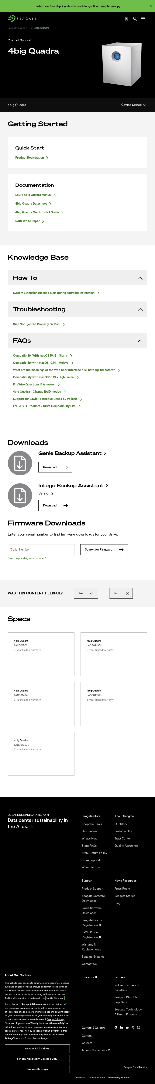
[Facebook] (116, 1039)
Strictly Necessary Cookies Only (37, 1059)
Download (50, 467)
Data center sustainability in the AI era (38, 823)
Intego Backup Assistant (71, 485)
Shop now (99, 6)
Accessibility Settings (118, 1077)
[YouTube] (127, 1039)
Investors (88, 977)
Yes (81, 593)
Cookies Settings (96, 1077)
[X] (133, 1039)
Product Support (93, 888)
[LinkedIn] (121, 1039)
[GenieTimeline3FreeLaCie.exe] (20, 463)
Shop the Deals (92, 824)
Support (87, 880)
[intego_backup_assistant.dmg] (20, 495)
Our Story (121, 824)
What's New (90, 838)
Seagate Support (17, 28)
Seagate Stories (125, 895)
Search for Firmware (98, 549)
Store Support (91, 860)
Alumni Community (95, 1050)
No (116, 593)
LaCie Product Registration (91, 935)
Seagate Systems (93, 956)
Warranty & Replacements (92, 947)
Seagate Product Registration (93, 923)
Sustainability (124, 831)
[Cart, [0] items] (126, 18)
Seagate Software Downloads (93, 898)
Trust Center (123, 838)
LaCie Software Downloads (92, 910)
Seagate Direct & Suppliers (126, 1000)
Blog (118, 903)
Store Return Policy (95, 853)
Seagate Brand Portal (135, 1067)
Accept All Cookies (37, 1049)
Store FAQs (89, 845)
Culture (87, 1035)
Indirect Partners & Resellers (127, 988)
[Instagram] (138, 1039)
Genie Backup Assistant (70, 453)
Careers (87, 1042)
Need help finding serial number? (27, 558)
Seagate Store (91, 816)
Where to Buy (91, 867)
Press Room (123, 888)
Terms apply (114, 6)
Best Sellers (90, 831)
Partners (120, 977)
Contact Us (89, 963)
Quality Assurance (127, 845)
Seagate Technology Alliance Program (128, 1012)
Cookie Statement (55, 998)
